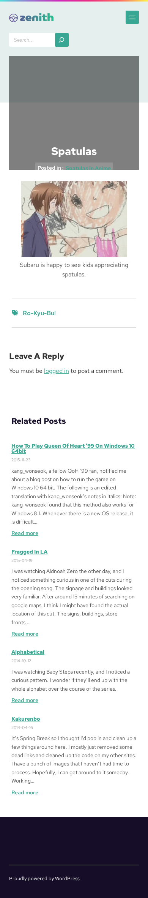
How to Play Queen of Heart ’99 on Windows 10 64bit (73, 448)
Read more (24, 533)
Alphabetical (27, 652)
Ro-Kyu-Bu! (39, 313)
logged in (56, 371)
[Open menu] (132, 17)
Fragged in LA (29, 551)
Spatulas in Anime (88, 168)
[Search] (62, 40)
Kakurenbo (25, 718)
